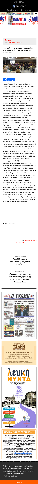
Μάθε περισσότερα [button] (10, 476)
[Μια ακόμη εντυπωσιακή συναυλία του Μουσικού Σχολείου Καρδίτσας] (19, 65)
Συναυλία (19, 42)
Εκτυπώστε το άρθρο (30, 240)
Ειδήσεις (9, 40)
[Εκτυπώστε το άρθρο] (23, 240)
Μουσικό (12, 42)
